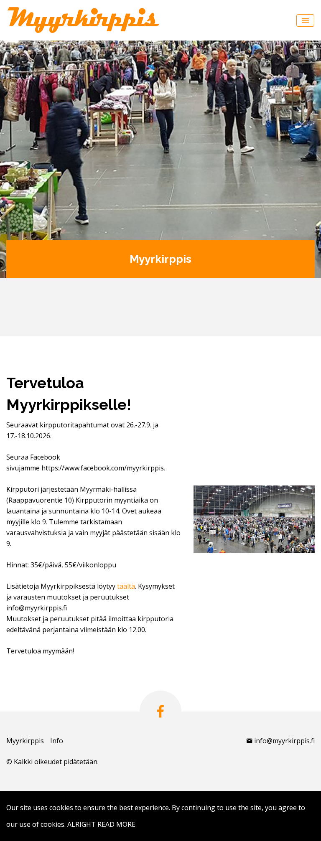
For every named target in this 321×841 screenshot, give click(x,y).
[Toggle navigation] (305, 20)
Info (56, 740)
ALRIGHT (81, 824)
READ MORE (116, 824)
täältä (126, 586)
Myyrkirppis (25, 740)
